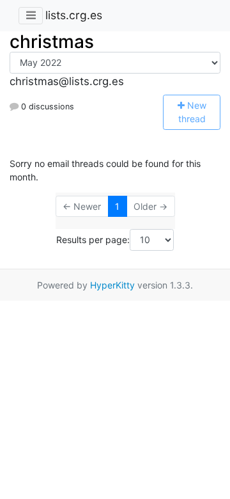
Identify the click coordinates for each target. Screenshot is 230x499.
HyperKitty (112, 285)
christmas (52, 41)
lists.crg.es (73, 15)
